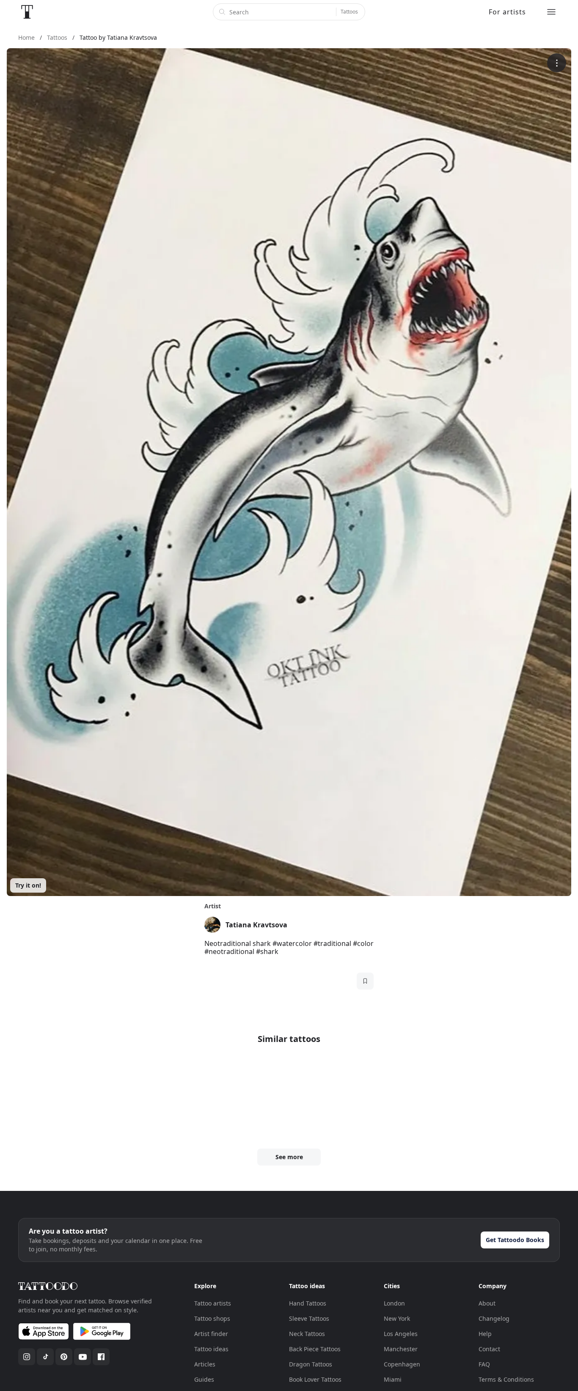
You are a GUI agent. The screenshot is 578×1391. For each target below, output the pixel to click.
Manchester (401, 1349)
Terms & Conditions (506, 1379)
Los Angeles (401, 1334)
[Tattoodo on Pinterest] (63, 1356)
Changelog (494, 1318)
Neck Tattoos (307, 1334)
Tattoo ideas (211, 1349)
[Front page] (27, 12)
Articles (204, 1364)
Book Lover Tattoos (315, 1379)
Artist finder (211, 1334)
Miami (393, 1379)
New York (397, 1318)
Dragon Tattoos (310, 1364)
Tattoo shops (212, 1318)
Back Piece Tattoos (315, 1349)
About (487, 1303)
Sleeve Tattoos (309, 1318)
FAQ (484, 1364)
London (394, 1303)
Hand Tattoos (307, 1303)
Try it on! (28, 885)
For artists (507, 11)
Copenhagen (402, 1364)
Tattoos (349, 11)
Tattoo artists (212, 1303)
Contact (489, 1349)
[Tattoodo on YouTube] (82, 1356)
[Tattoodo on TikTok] (45, 1356)
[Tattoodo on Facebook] (101, 1356)
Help (485, 1334)
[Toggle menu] (551, 12)
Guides (204, 1379)
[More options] (556, 62)
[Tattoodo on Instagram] (26, 1356)
